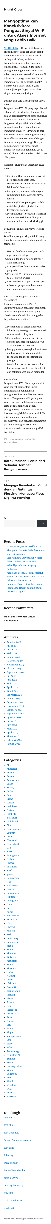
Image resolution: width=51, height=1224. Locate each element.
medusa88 (9, 1208)
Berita (10, 791)
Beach (10, 783)
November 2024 (15, 706)
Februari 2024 (14, 740)
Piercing (11, 994)
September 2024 (15, 713)
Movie (10, 964)
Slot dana (9, 1147)
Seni (9, 1024)
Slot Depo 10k (11, 1132)
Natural (11, 976)
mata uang (12, 938)
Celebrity (11, 814)
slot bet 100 (10, 1117)
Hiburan (11, 896)
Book (9, 795)
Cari (6, 518)
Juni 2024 (12, 725)
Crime (10, 836)
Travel (10, 1062)
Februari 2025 (14, 694)
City (9, 825)
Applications (13, 780)
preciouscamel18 (15, 439)
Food (9, 870)
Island (10, 904)
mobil (10, 945)
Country (11, 832)
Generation (13, 878)
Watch (10, 1081)
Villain (10, 1070)
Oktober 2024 (14, 709)
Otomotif (12, 987)
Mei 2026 (12, 653)
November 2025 (15, 664)
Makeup (11, 930)
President (12, 1009)
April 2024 (12, 732)
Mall (9, 934)
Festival (11, 863)
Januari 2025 (13, 698)
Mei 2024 (12, 728)
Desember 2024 (15, 702)
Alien (9, 765)
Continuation (14, 829)
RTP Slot (8, 1125)
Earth (10, 851)
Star (9, 1040)
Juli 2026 (11, 645)
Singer (10, 1032)
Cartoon (11, 810)
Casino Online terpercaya (17, 1140)
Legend (11, 927)
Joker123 (8, 1155)
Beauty (10, 787)
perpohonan (13, 991)
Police (10, 1006)
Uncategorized (10, 442)
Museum (11, 968)
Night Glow (13, 9)
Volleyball (12, 1073)
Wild (9, 1088)
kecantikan (13, 915)
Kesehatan (12, 919)
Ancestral (12, 768)
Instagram (12, 900)
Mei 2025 (12, 683)
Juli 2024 (11, 721)
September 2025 (15, 672)
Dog (9, 847)
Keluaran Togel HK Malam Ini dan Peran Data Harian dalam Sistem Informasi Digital (25, 588)
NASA (10, 972)
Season (10, 1021)
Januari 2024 (13, 743)
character (12, 817)
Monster (11, 953)
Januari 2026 (14, 657)
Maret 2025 (13, 691)
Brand (10, 799)
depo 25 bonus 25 (13, 1185)
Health (10, 889)
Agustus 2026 (14, 642)
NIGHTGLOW (11, 48)
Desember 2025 (15, 661)
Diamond (12, 840)
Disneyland (13, 844)
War (9, 1077)
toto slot (8, 1193)
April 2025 (12, 687)
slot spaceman (14, 1036)
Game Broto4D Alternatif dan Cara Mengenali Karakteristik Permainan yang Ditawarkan (26, 550)
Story (10, 1043)
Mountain (12, 960)
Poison (10, 1002)
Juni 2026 (12, 649)
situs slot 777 (11, 1178)
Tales (9, 1047)
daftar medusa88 (13, 1200)
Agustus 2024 (14, 717)
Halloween (12, 885)
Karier (10, 912)
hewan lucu (13, 893)
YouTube (11, 1096)
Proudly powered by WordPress (29, 1219)
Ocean (10, 979)
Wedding (11, 1085)
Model (10, 949)
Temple (11, 1058)
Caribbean (12, 806)
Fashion (11, 859)
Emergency (13, 855)
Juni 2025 (12, 679)
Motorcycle (13, 957)
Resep (10, 1017)
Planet (10, 998)
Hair (9, 881)
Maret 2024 (13, 736)
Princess (11, 1013)
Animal (10, 772)
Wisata (10, 1092)
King (9, 923)
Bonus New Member (15, 1170)
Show (10, 1028)
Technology (13, 1051)
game (10, 874)
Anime (10, 776)
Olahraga (11, 983)
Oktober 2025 (14, 668)
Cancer (10, 802)
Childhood (12, 821)
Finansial (12, 866)
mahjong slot (11, 1162)
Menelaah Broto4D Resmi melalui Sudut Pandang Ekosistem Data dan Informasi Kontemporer (26, 576)
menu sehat (13, 942)
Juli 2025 (11, 676)
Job (8, 908)
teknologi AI (13, 1055)
